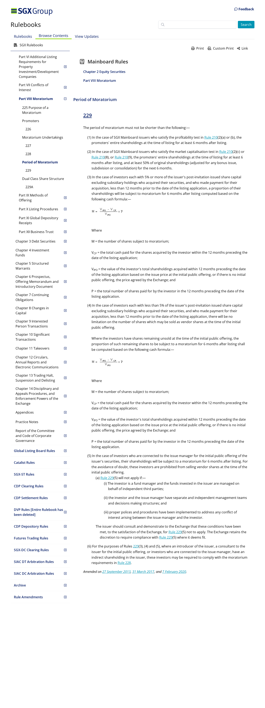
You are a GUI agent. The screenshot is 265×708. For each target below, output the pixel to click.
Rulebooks (26, 24)
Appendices (25, 412)
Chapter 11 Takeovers (32, 348)
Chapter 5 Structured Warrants (32, 266)
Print (200, 48)
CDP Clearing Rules (28, 486)
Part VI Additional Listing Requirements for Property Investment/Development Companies (39, 67)
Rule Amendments (28, 597)
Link (245, 48)
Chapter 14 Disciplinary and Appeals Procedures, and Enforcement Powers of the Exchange (37, 396)
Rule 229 (107, 478)
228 (28, 154)
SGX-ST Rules (24, 474)
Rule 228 (124, 562)
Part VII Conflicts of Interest (33, 87)
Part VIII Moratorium (36, 98)
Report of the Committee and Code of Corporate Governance (35, 435)
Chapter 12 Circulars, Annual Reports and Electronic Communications (37, 362)
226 (28, 129)
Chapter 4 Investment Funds (32, 252)
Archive (20, 585)
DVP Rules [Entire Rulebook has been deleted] (38, 512)
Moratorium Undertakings (42, 137)
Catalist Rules (24, 462)
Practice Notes (27, 422)
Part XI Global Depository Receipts (38, 220)
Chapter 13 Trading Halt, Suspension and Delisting (35, 378)
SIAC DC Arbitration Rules (34, 573)
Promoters (30, 121)
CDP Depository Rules (31, 526)
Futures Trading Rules (31, 538)
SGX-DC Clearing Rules (31, 550)
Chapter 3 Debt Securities (35, 241)
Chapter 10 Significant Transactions (33, 337)
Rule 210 (211, 137)
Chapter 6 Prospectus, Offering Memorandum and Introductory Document (37, 281)
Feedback (246, 9)
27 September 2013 (116, 571)
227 (28, 145)
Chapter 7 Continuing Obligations (32, 297)
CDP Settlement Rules (31, 498)
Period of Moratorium (40, 162)
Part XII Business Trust (36, 232)
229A (29, 187)
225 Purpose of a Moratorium (35, 110)
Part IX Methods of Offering (33, 197)
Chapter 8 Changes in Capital (32, 310)
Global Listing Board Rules (34, 451)
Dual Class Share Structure (43, 178)
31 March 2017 (143, 571)
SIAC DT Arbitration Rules (34, 561)
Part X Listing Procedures (38, 209)
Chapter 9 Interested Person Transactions (32, 323)
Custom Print (223, 48)
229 (28, 170)
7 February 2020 (174, 571)
